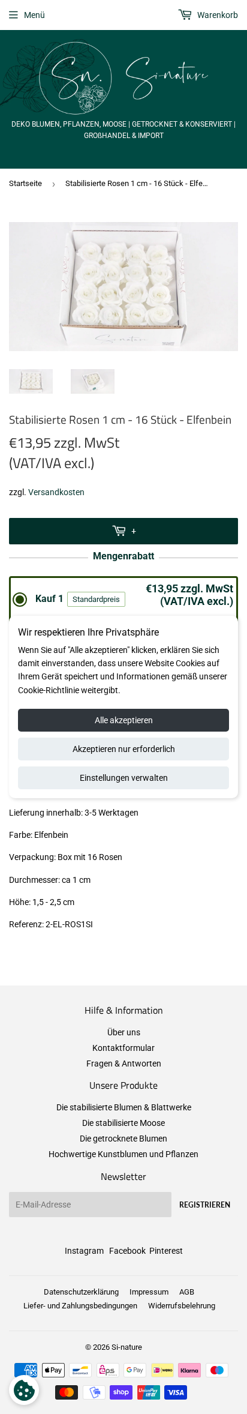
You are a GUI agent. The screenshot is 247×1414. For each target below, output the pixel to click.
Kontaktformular (123, 1048)
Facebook (127, 1251)
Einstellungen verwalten (124, 778)
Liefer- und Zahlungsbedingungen (80, 1305)
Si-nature (127, 1347)
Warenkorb (216, 15)
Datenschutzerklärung (81, 1291)
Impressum (148, 1291)
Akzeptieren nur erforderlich (124, 749)
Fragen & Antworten (123, 1063)
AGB (186, 1291)
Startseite (25, 183)
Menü (34, 15)
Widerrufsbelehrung (181, 1305)
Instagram (84, 1251)
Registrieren (204, 1204)
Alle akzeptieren (124, 720)
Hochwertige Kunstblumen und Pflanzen (123, 1154)
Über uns (123, 1032)
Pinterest (166, 1251)
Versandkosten (56, 492)
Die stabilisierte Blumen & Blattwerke (123, 1107)
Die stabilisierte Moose (123, 1123)
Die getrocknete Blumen (123, 1138)
